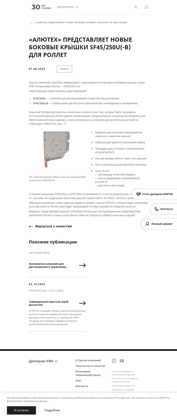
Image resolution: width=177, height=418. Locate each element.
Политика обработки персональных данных (123, 373)
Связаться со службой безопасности (123, 391)
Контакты (82, 386)
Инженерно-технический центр (88, 373)
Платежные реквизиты (123, 385)
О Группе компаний (88, 360)
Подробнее (52, 410)
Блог (78, 381)
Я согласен (21, 410)
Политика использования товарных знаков (125, 380)
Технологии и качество (90, 366)
